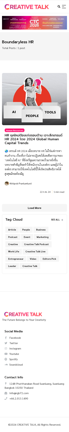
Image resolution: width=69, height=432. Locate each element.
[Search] (64, 7)
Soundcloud (16, 364)
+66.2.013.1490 (18, 398)
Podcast (12, 236)
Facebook (15, 337)
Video (33, 258)
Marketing (42, 236)
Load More (34, 208)
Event (27, 236)
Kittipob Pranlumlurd (20, 183)
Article (12, 229)
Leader (12, 265)
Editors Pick (49, 258)
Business (41, 229)
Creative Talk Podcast (36, 244)
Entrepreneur (15, 258)
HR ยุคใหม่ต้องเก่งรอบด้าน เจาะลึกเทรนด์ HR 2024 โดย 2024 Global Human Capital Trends (33, 139)
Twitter (13, 343)
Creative (13, 244)
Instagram (15, 348)
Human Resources (14, 130)
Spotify (13, 359)
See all (55, 219)
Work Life (13, 251)
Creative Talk (29, 265)
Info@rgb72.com (19, 393)
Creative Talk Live (35, 251)
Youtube (14, 353)
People (26, 229)
